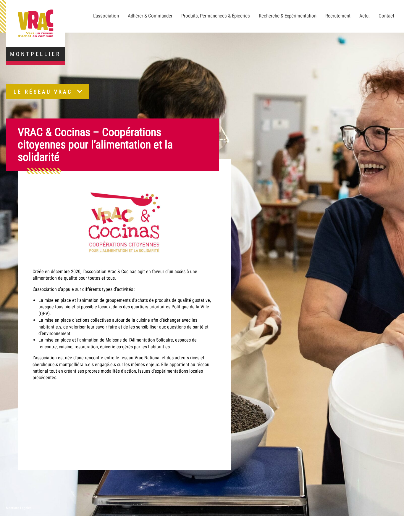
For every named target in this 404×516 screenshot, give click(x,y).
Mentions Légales (18, 508)
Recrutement (337, 16)
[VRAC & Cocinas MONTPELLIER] (35, 23)
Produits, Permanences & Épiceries (215, 16)
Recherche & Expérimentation (287, 16)
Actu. (364, 16)
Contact (386, 16)
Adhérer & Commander (150, 16)
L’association (106, 16)
